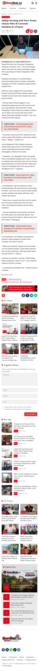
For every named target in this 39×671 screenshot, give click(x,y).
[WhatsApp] (35, 295)
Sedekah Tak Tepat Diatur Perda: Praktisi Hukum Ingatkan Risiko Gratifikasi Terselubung (10, 338)
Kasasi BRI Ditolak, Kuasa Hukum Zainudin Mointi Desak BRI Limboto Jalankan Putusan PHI (9, 519)
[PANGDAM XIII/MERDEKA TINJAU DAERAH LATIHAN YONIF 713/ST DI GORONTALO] (28, 348)
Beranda (4, 657)
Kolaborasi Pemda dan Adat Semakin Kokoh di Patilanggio (22, 620)
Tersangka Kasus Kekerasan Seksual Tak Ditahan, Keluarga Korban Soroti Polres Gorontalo (10, 318)
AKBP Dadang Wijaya (15, 279)
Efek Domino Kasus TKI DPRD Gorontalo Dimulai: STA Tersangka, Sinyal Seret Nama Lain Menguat (28, 318)
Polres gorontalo (27, 282)
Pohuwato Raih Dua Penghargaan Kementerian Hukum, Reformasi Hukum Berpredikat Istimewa (28, 559)
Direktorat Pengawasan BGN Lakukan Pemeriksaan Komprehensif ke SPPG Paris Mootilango (28, 338)
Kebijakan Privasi (31, 660)
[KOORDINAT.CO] (12, 3)
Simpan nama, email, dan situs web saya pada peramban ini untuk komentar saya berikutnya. (18, 408)
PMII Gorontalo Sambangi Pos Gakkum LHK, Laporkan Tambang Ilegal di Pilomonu (10, 358)
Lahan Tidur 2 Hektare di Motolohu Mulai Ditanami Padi (9, 558)
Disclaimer (20, 660)
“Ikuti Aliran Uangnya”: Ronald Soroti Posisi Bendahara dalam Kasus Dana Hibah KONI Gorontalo (9, 539)
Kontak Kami (30, 657)
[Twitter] (27, 295)
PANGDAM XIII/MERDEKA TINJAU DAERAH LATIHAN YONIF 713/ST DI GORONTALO (28, 358)
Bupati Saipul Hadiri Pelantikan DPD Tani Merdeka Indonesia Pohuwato (26, 539)
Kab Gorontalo (5, 17)
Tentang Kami (13, 657)
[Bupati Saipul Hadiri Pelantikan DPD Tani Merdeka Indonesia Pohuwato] (28, 529)
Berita (23, 311)
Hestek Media (8, 666)
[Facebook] (23, 295)
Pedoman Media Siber (8, 660)
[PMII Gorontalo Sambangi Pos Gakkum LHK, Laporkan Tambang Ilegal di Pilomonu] (10, 348)
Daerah (5, 311)
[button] (32, 3)
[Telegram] (31, 295)
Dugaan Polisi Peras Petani (11, 282)
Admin (3, 30)
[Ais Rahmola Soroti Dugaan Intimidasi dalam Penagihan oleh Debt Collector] (28, 509)
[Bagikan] (35, 31)
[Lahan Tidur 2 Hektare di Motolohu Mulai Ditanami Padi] (10, 549)
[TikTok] (15, 649)
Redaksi (21, 657)
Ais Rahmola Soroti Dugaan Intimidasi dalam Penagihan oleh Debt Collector (28, 518)
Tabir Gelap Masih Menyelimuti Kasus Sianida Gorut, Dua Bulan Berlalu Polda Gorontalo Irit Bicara (23, 612)
